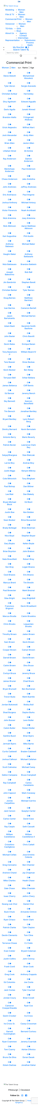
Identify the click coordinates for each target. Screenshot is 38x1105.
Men (21, 12)
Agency (23, 33)
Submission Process (30, 41)
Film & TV (9, 14)
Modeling (9, 10)
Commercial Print (13, 19)
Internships (23, 38)
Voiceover (10, 24)
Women (21, 10)
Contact (23, 35)
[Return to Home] (10, 6)
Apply (30, 45)
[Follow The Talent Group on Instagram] (22, 1095)
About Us (9, 33)
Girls (19, 28)
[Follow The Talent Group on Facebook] (26, 1095)
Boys (19, 31)
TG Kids (9, 28)
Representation (12, 40)
